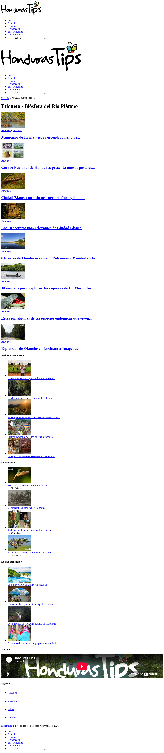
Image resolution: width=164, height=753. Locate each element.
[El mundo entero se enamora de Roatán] (19, 581)
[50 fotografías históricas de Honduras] (19, 505)
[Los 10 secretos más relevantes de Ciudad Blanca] (13, 218)
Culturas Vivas (15, 34)
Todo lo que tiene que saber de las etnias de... (30, 530)
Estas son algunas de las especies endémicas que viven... (46, 318)
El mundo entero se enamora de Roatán (27, 584)
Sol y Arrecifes (15, 31)
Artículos (12, 23)
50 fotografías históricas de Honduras (27, 507)
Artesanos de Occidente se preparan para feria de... (33, 643)
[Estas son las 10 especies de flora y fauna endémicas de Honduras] (19, 482)
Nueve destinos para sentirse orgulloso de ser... (31, 604)
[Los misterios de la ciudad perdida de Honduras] (19, 620)
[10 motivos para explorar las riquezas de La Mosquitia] (13, 278)
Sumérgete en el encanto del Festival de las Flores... (34, 417)
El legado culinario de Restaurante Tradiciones (31, 456)
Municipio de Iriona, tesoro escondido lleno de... (40, 137)
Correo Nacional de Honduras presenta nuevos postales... (48, 167)
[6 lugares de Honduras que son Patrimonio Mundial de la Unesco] (13, 248)
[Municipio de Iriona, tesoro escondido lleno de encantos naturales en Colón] (13, 127)
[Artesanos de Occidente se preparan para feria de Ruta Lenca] (19, 640)
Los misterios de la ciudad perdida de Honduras (32, 623)
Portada (5, 98)
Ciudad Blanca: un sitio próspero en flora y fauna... (43, 198)
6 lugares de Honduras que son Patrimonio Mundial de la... (49, 258)
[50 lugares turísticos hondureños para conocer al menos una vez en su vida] (19, 549)
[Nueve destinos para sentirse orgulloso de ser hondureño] (19, 601)
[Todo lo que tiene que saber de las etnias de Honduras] (19, 527)
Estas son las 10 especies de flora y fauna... (29, 485)
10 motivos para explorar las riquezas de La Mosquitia (46, 288)
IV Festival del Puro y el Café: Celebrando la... (31, 378)
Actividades (14, 28)
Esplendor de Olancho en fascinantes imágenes (39, 348)
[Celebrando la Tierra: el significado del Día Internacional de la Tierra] (19, 395)
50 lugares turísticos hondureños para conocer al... (33, 552)
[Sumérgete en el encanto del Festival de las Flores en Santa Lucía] (19, 414)
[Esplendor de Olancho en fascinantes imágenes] (13, 338)
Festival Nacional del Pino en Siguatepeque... (30, 437)
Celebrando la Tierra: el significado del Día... (30, 398)
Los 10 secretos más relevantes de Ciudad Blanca (41, 228)
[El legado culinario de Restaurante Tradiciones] (19, 453)
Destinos (12, 26)
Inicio (10, 20)
